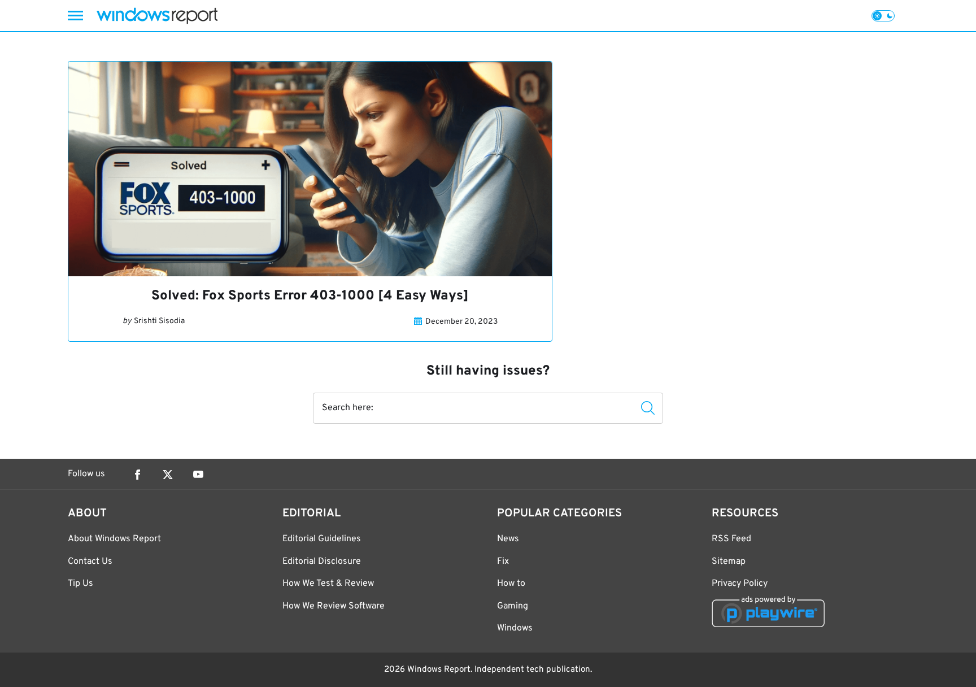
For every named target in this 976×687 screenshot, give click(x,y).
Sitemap (729, 561)
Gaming (512, 606)
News (508, 539)
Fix (503, 561)
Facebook (137, 474)
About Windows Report (114, 539)
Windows (515, 628)
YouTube (198, 474)
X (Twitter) (168, 474)
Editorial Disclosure (321, 561)
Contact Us (90, 561)
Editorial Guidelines (321, 539)
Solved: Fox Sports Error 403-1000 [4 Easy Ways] (310, 296)
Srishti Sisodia (159, 321)
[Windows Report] (157, 15)
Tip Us (80, 583)
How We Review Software (333, 606)
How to (511, 583)
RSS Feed (731, 539)
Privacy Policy (740, 583)
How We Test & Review (328, 583)
